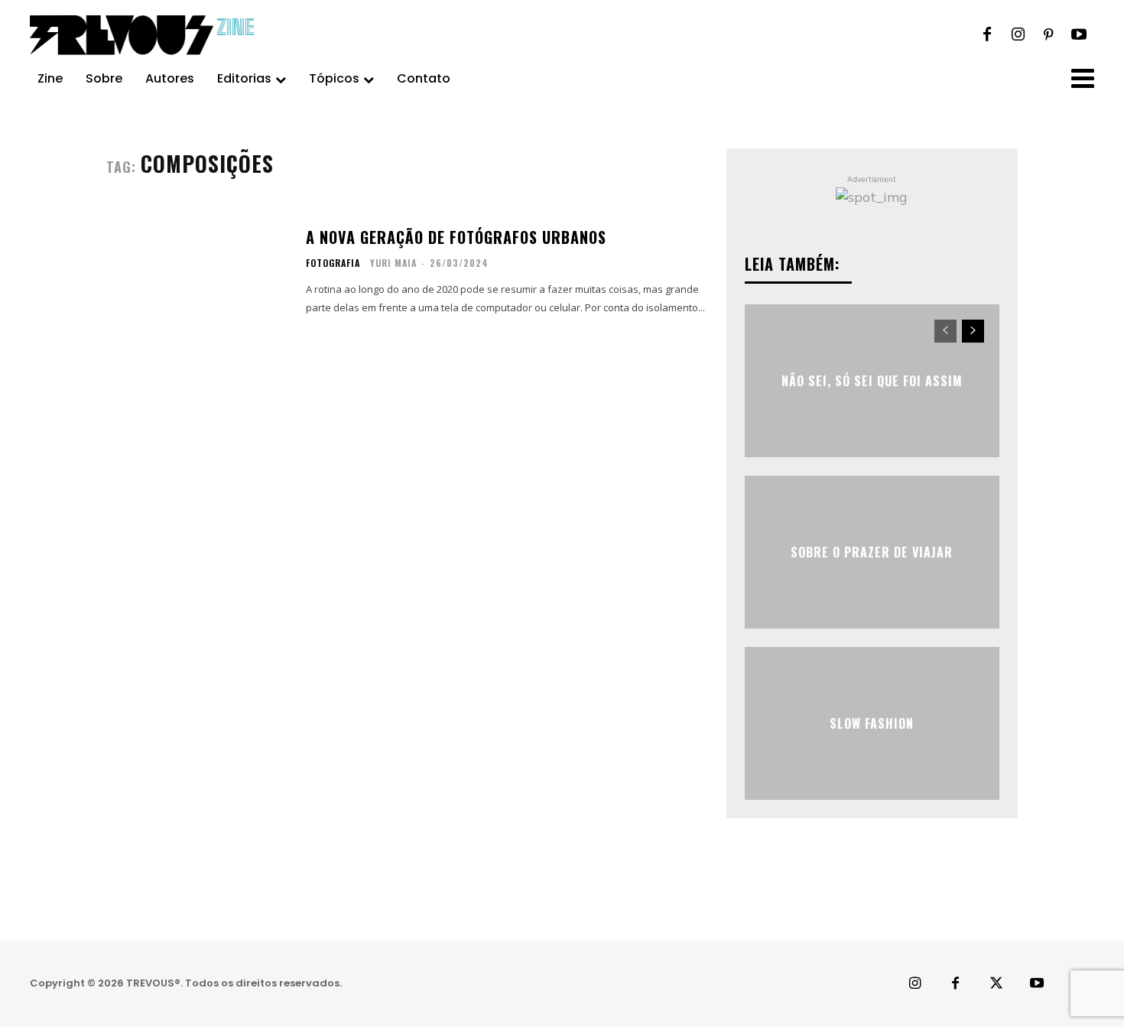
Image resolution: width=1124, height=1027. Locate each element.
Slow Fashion (872, 722)
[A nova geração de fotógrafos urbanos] (196, 272)
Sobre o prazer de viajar (872, 551)
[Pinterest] (1048, 35)
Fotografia (333, 263)
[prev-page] (945, 331)
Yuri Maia (393, 262)
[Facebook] (987, 35)
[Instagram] (1017, 35)
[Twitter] (995, 983)
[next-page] (973, 331)
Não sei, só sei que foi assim (872, 380)
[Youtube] (1079, 35)
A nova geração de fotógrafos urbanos (456, 237)
